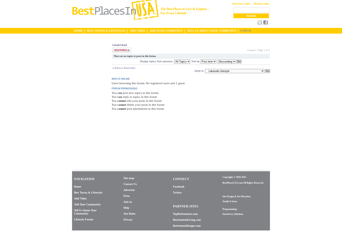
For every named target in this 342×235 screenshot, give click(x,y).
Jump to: (199, 70)
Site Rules (129, 213)
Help (126, 207)
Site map (129, 178)
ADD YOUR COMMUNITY (166, 30)
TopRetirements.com (185, 213)
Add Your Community (87, 204)
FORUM (245, 30)
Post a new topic (120, 49)
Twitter (177, 192)
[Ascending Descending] (230, 61)
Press (127, 195)
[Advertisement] (88, 99)
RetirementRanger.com (187, 225)
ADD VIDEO (137, 30)
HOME (78, 30)
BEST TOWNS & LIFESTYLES (106, 30)
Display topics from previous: (157, 61)
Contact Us (130, 184)
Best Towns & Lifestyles (88, 192)
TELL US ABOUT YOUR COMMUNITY (211, 30)
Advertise (129, 190)
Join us (128, 201)
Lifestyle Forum (83, 219)
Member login (261, 3)
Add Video (80, 198)
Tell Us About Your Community (85, 212)
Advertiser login (241, 3)
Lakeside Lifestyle (119, 45)
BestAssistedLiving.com (187, 219)
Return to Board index (125, 68)
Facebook (178, 186)
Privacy (128, 219)
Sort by (195, 61)
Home (77, 186)
